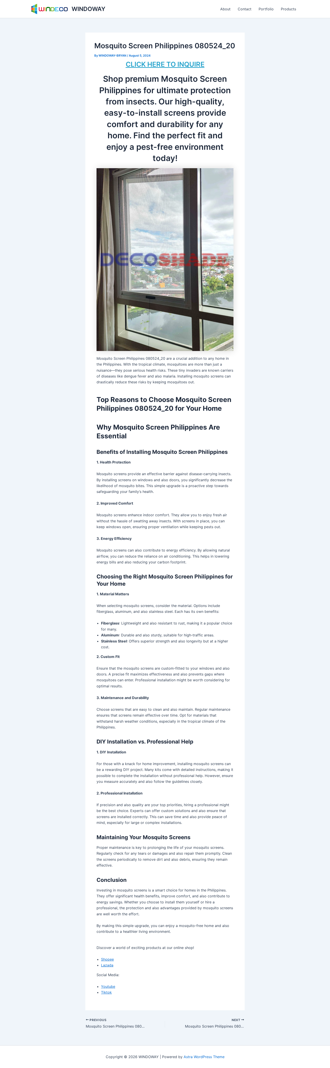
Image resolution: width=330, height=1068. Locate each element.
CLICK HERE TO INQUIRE (165, 64)
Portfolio (266, 9)
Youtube (108, 986)
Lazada (107, 965)
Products (288, 9)
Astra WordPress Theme (204, 1057)
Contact (244, 9)
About (225, 9)
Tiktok (106, 992)
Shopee (107, 959)
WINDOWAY (88, 8)
